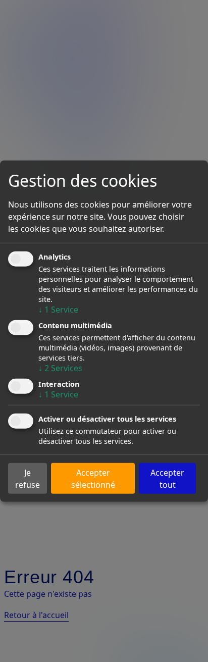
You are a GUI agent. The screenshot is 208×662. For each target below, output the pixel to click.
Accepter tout (167, 478)
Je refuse (27, 478)
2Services (60, 368)
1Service (58, 309)
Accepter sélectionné (93, 478)
